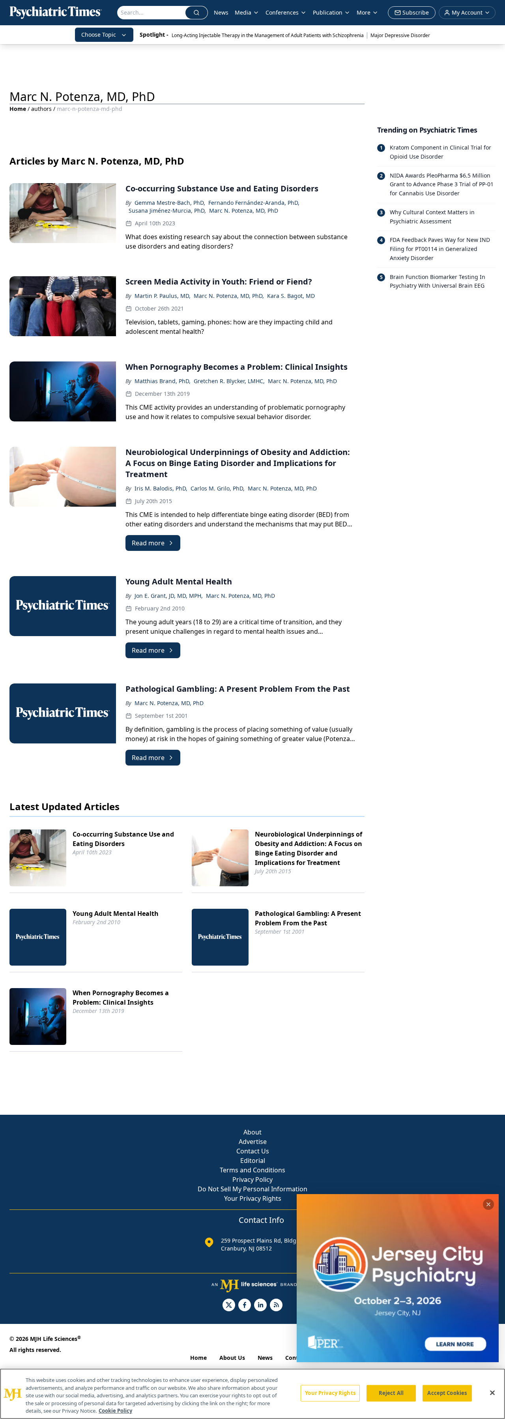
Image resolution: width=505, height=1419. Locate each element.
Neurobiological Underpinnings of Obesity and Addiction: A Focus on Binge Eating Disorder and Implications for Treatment (308, 848)
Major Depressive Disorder (400, 35)
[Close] (492, 1393)
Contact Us (252, 1151)
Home (17, 108)
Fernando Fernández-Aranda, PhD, (253, 202)
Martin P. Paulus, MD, (163, 296)
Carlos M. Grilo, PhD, (218, 488)
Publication (327, 12)
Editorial (252, 1160)
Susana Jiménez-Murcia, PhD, (167, 210)
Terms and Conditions (252, 1170)
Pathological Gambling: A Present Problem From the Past (308, 918)
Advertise (253, 1141)
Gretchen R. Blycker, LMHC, (229, 381)
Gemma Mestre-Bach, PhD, (170, 202)
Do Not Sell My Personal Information (252, 1189)
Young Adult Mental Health (116, 913)
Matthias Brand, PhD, (163, 381)
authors (41, 108)
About (252, 1132)
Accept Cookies (447, 1393)
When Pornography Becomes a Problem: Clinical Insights (121, 997)
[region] (252, 1393)
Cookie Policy (115, 1410)
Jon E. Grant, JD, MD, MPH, (169, 595)
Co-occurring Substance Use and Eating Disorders (123, 839)
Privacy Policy (252, 1179)
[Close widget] (488, 1204)
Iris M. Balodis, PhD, (161, 488)
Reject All (391, 1393)
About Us (232, 1357)
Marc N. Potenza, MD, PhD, (229, 296)
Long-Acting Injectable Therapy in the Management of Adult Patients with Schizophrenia (268, 35)
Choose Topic (98, 34)
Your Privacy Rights (252, 1198)
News (221, 12)
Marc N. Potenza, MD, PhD (243, 210)
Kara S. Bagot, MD (291, 296)
